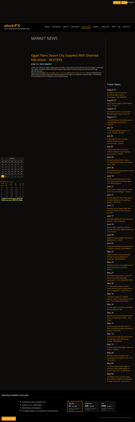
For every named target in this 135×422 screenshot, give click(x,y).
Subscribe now (9, 419)
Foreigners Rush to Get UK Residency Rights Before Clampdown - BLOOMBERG (117, 95)
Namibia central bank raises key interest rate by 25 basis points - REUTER (119, 210)
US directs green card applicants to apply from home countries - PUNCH (120, 267)
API (119, 27)
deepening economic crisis (78, 73)
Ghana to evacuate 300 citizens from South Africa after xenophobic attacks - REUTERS (120, 328)
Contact (126, 27)
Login (124, 2)
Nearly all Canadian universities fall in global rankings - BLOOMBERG (120, 247)
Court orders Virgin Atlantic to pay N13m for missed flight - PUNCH (119, 190)
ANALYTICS (105, 27)
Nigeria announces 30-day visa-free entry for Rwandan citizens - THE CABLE (120, 318)
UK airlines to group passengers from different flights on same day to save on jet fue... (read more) (119, 379)
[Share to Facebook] (45, 64)
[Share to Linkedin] (47, 64)
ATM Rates (56, 27)
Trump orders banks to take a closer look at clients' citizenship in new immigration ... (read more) (119, 288)
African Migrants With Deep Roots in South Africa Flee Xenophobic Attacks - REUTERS (119, 200)
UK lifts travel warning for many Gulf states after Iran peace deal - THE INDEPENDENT (119, 181)
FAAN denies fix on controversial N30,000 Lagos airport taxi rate (119, 113)
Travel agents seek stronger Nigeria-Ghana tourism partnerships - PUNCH (117, 141)
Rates (47, 27)
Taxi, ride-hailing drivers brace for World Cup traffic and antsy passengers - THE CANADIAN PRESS (120, 278)
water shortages (50, 73)
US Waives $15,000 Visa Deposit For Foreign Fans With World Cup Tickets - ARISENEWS (120, 339)
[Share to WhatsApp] (49, 64)
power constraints (61, 73)
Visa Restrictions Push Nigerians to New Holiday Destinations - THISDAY (120, 122)
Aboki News (86, 27)
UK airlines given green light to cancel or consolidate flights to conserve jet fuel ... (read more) (118, 368)
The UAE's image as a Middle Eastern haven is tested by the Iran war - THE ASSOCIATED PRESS (120, 299)
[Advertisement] (67, 12)
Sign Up (117, 2)
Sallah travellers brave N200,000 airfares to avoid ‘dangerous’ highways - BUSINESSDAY (118, 257)
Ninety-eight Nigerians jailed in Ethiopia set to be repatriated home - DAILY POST (120, 229)
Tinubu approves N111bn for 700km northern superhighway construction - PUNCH (118, 151)
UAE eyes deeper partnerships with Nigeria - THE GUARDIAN (120, 220)
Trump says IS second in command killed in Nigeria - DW (120, 308)
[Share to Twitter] (51, 64)
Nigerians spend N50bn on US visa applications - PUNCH (119, 239)
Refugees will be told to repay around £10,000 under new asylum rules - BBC (120, 162)
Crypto (66, 27)
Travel (96, 27)
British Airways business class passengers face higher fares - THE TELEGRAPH (120, 358)
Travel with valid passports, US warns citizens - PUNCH (118, 132)
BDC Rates (75, 27)
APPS (114, 27)
